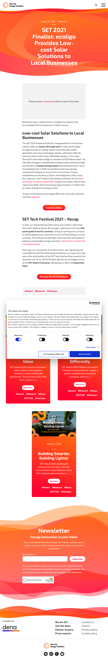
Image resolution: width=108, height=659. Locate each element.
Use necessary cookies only (53, 354)
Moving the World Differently (80, 359)
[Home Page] (13, 5)
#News (41, 393)
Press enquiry (63, 633)
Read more (28, 387)
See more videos (54, 207)
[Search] (96, 5)
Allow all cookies (84, 354)
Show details (91, 347)
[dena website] (11, 625)
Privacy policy (90, 629)
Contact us (88, 622)
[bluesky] (62, 653)
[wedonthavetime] (57, 653)
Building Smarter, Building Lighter (54, 456)
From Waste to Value (28, 359)
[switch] (42, 339)
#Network (40, 291)
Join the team (62, 625)
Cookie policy (89, 633)
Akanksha (62, 21)
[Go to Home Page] (54, 645)
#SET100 (28, 398)
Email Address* (29, 554)
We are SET (61, 622)
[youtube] (46, 653)
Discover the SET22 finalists (54, 276)
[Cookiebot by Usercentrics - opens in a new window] (90, 303)
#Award (29, 291)
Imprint (86, 625)
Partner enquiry (64, 629)
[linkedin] (51, 653)
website (36, 197)
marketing (48, 101)
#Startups (52, 291)
